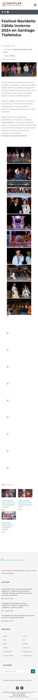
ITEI (24, 640)
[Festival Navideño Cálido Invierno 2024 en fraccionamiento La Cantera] (9, 493)
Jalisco (5, 636)
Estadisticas (26, 648)
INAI (4, 640)
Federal (5, 648)
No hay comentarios (10, 59)
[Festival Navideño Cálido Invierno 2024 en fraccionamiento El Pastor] (25, 493)
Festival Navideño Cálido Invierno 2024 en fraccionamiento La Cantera (8, 504)
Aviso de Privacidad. (19, 695)
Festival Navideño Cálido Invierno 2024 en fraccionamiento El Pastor (25, 504)
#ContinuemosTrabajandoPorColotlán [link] (14, 136)
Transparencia (27, 651)
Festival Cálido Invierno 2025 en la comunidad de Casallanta (8, 526)
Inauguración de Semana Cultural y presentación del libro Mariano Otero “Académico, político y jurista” (15, 605)
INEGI (5, 644)
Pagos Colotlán (8, 655)
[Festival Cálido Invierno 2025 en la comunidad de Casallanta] (9, 515)
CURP (25, 636)
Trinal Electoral (27, 655)
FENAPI (25, 644)
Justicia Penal (7, 651)
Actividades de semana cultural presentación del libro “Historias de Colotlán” (18, 617)
